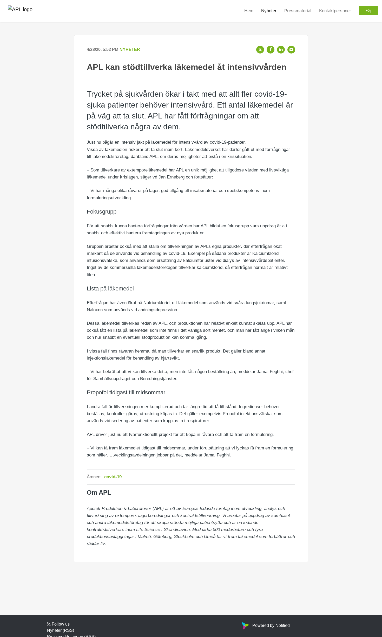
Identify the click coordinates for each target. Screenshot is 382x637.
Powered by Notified (271, 625)
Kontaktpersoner (335, 10)
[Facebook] (270, 50)
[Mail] (291, 50)
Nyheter (268, 10)
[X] (260, 50)
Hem (248, 10)
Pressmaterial (297, 10)
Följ (368, 10)
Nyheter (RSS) (60, 630)
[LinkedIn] (281, 50)
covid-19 (113, 476)
